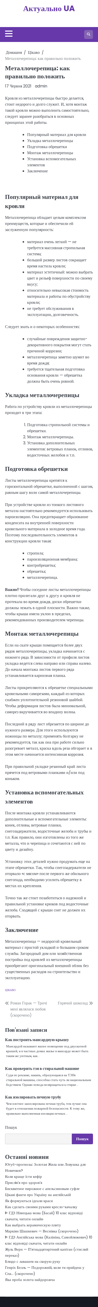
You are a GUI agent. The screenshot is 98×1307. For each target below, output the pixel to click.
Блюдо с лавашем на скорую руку (32, 1261)
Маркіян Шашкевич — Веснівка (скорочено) (42, 1231)
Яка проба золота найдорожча (30, 1279)
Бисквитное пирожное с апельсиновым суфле (42, 1188)
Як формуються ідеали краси (29, 1200)
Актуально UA (49, 8)
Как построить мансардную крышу (37, 1040)
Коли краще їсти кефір (23, 1176)
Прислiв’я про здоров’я (23, 1182)
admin (41, 86)
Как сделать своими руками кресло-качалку (41, 1206)
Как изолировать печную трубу (33, 1097)
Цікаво (10, 990)
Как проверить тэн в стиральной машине (42, 1068)
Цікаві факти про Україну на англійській (38, 1194)
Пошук (11, 1127)
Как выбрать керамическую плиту (33, 1225)
